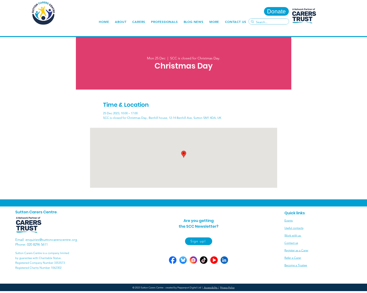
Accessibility (210, 287)
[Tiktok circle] (203, 260)
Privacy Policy (227, 287)
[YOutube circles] (214, 260)
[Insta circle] (193, 260)
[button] (138, 22)
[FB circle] (172, 260)
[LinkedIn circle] (224, 260)
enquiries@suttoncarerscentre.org (51, 240)
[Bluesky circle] (183, 260)
